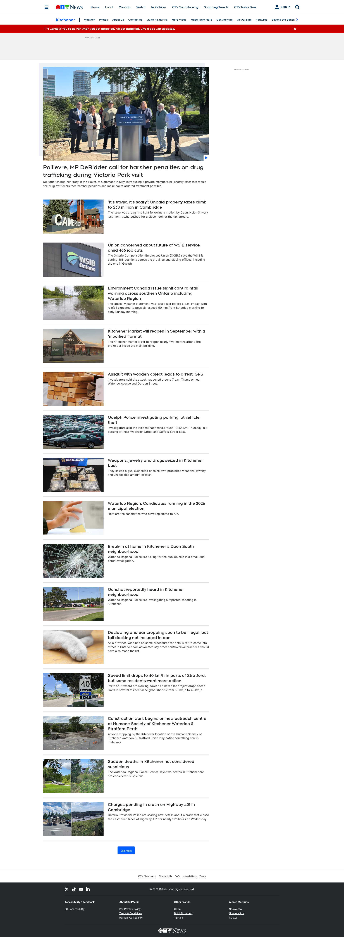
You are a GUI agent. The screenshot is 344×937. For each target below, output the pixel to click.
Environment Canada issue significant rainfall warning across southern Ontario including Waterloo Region (153, 293)
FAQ (177, 876)
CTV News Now (245, 7)
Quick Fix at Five (157, 19)
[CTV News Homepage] (69, 7)
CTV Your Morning (185, 7)
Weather (89, 19)
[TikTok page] (74, 889)
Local (109, 7)
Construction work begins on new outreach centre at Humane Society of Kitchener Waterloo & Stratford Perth (157, 723)
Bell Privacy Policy (130, 908)
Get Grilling (244, 19)
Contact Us (135, 19)
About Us (118, 19)
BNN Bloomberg (183, 913)
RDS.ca (233, 917)
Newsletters (190, 876)
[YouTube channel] (81, 889)
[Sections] (46, 7)
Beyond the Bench (283, 19)
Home (95, 7)
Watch (140, 7)
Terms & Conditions (130, 913)
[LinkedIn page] (88, 889)
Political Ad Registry (131, 917)
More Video (179, 19)
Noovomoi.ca (236, 913)
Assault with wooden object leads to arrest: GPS (155, 374)
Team (202, 876)
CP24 (177, 908)
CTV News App (147, 876)
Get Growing (224, 19)
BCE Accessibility (74, 908)
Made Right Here (201, 19)
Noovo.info (235, 908)
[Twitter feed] (66, 889)
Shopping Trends (216, 7)
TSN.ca (178, 917)
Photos (103, 19)
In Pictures (158, 7)
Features (261, 19)
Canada (125, 7)
